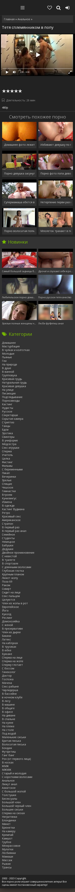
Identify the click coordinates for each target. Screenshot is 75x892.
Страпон (7, 523)
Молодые (8, 353)
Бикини (6, 636)
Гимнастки (9, 491)
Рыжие (6, 864)
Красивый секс (11, 516)
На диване (8, 715)
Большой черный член (16, 806)
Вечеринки (9, 476)
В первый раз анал (14, 531)
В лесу (6, 701)
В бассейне (9, 693)
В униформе (10, 440)
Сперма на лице (12, 657)
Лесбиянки (9, 853)
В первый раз (10, 527)
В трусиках (9, 646)
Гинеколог (9, 672)
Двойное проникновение (18, 552)
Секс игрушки (10, 447)
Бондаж (7, 748)
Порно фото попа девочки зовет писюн (55, 173)
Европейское (10, 607)
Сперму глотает (12, 665)
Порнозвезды (11, 400)
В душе (6, 368)
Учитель (7, 455)
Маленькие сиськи (14, 737)
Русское (7, 411)
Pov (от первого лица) (16, 759)
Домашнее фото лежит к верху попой (19, 144)
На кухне (7, 722)
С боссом (8, 668)
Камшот (7, 838)
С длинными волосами (16, 567)
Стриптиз (8, 422)
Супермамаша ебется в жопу (19, 202)
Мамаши (7, 856)
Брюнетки (8, 827)
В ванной (8, 371)
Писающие (9, 393)
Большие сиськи (12, 809)
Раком (6, 585)
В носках (7, 762)
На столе (8, 730)
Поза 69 (7, 581)
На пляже (8, 726)
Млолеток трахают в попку (55, 231)
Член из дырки (11, 632)
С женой (7, 625)
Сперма (7, 451)
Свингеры (8, 437)
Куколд (6, 614)
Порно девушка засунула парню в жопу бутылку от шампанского (19, 173)
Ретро (6, 513)
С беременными (12, 469)
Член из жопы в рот (15, 603)
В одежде (8, 505)
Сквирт (6, 589)
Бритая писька (11, 741)
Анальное (8, 780)
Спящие (7, 484)
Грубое (6, 842)
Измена (7, 502)
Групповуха (9, 375)
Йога (5, 610)
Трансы (7, 867)
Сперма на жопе (12, 661)
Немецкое (8, 542)
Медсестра (9, 444)
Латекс (6, 639)
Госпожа (7, 679)
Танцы (6, 426)
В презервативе (12, 628)
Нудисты (7, 408)
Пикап (6, 473)
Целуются (8, 599)
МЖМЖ (6, 769)
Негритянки (9, 816)
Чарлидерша (10, 690)
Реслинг (7, 617)
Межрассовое (11, 845)
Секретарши (10, 415)
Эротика (7, 433)
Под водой (9, 733)
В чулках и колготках (16, 350)
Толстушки (9, 795)
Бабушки (7, 545)
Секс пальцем (11, 596)
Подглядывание (12, 397)
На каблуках (10, 643)
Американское (11, 520)
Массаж (7, 860)
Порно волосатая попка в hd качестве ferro (19, 231)
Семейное (8, 534)
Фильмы (7, 466)
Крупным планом (13, 574)
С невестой (9, 556)
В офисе (7, 712)
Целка (6, 458)
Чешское (7, 487)
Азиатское (9, 788)
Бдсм (5, 429)
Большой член (11, 802)
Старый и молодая (14, 773)
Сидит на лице (11, 592)
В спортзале (10, 563)
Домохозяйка (11, 621)
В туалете (8, 560)
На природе (9, 364)
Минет (6, 824)
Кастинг (7, 404)
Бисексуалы (9, 798)
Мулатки (7, 849)
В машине (8, 704)
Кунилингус (9, 498)
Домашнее (9, 342)
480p (5, 107)
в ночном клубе (12, 697)
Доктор (7, 675)
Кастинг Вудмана (13, 509)
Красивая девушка (14, 386)
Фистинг (7, 462)
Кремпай (7, 835)
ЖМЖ (5, 766)
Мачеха (7, 683)
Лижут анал (9, 784)
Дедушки (7, 549)
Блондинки (9, 820)
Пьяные (7, 357)
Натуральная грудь (14, 382)
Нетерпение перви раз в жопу (55, 202)
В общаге (8, 708)
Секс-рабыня (10, 686)
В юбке (6, 650)
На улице (8, 390)
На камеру (8, 831)
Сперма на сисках (13, 813)
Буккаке (7, 654)
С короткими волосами (17, 777)
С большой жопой (14, 791)
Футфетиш (9, 751)
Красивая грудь (12, 379)
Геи (4, 361)
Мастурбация (11, 346)
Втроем (7, 494)
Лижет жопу (10, 578)
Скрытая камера (12, 418)
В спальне (8, 719)
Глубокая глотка (13, 570)
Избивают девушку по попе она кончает (55, 144)
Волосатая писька (14, 744)
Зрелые (7, 480)
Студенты (8, 538)
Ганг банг (8, 755)
